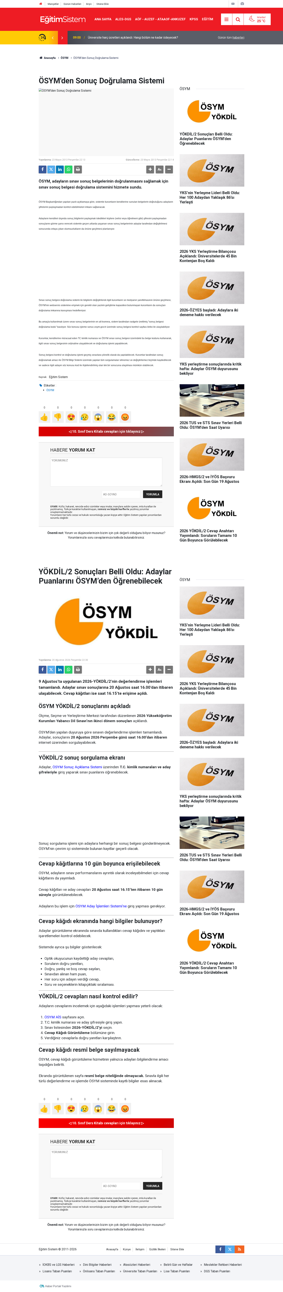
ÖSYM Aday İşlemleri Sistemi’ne (101, 906)
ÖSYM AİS (52, 1017)
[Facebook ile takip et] (220, 1249)
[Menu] (226, 19)
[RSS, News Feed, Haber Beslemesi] (239, 1249)
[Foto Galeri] (242, 4)
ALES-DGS (123, 19)
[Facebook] (42, 169)
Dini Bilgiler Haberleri (97, 1265)
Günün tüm (231, 37)
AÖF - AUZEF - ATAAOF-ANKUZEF (160, 19)
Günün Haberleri (72, 4)
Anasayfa (49, 57)
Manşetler (53, 4)
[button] (150, 169)
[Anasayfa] (41, 4)
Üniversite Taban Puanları (140, 1271)
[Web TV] (233, 4)
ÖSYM (64, 57)
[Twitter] (51, 169)
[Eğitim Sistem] (63, 19)
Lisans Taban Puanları (57, 1271)
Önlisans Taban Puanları (99, 1271)
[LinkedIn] (60, 169)
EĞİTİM (207, 19)
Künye (127, 1249)
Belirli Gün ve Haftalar (178, 1265)
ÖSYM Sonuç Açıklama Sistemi (77, 767)
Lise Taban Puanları (177, 1271)
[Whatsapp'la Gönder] (68, 169)
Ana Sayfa (103, 19)
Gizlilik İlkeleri (157, 1249)
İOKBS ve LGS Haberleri (59, 1265)
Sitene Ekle (102, 4)
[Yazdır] (78, 169)
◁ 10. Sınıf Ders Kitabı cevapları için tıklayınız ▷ (106, 431)
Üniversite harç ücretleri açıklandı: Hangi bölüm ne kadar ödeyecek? (133, 37)
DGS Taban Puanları (217, 1271)
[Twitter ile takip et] (230, 1249)
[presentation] (52, 37)
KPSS (194, 19)
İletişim (140, 1249)
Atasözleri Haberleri (136, 1265)
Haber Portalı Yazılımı (58, 1286)
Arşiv (89, 4)
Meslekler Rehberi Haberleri (223, 1265)
